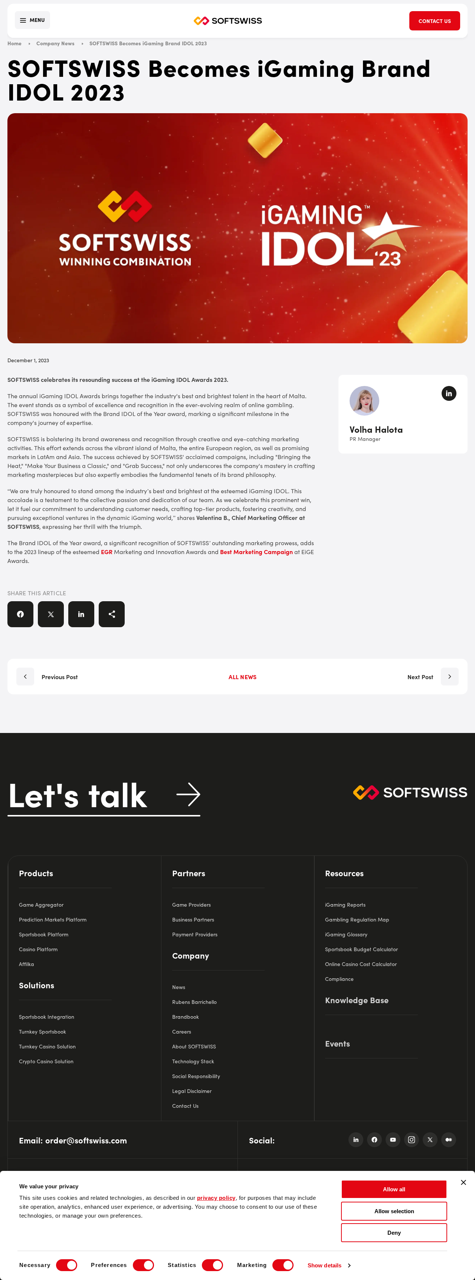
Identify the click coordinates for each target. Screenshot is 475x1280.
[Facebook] (374, 1139)
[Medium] (448, 1139)
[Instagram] (411, 1139)
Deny (394, 1233)
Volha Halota (376, 429)
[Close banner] (463, 1182)
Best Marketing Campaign (256, 551)
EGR (106, 551)
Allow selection (394, 1211)
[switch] (143, 1265)
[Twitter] (430, 1139)
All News (242, 676)
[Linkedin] (355, 1139)
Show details (324, 1265)
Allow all (394, 1189)
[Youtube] (393, 1139)
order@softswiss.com (86, 1140)
